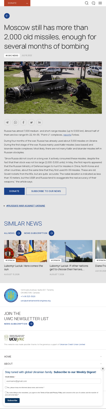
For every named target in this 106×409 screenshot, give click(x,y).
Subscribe (12, 400)
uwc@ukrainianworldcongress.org (36, 300)
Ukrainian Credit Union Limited (72, 344)
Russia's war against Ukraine (26, 205)
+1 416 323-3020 (28, 296)
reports (67, 134)
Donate (14, 191)
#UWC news (12, 55)
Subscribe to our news (46, 191)
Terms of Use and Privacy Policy (51, 392)
